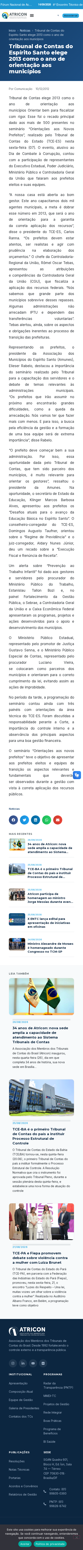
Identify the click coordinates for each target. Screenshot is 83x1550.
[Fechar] (76, 1537)
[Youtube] (33, 1363)
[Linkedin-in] (23, 1363)
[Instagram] (13, 1363)
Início (12, 30)
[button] (58, 15)
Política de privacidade (50, 1544)
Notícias (25, 30)
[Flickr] (43, 1363)
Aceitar (25, 1544)
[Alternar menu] (32, 15)
